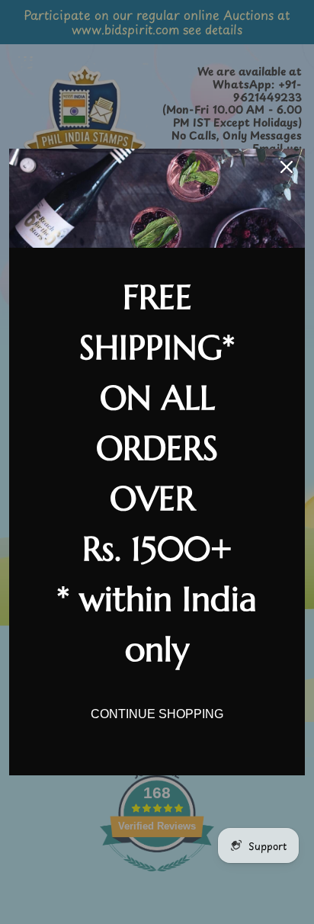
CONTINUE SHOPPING (157, 713)
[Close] (286, 167)
